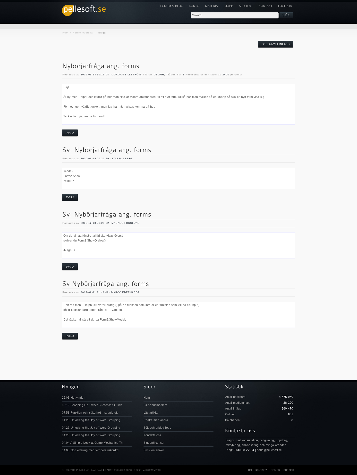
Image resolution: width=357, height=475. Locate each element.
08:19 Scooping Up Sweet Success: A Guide (92, 405)
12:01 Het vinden (73, 397)
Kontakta (261, 470)
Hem (65, 32)
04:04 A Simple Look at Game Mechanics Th (92, 442)
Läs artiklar (151, 412)
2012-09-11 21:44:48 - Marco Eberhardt (110, 292)
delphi (159, 74)
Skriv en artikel (154, 450)
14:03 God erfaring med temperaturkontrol (90, 450)
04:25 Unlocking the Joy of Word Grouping (91, 435)
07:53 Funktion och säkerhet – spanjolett (90, 412)
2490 (225, 74)
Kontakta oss (152, 435)
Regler (275, 470)
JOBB (229, 6)
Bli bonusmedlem (155, 405)
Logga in (285, 6)
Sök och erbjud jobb (157, 427)
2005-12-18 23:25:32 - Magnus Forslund (110, 223)
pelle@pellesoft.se (269, 450)
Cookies (288, 470)
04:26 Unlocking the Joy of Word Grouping (91, 420)
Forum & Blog (171, 6)
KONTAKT (265, 6)
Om (250, 470)
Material (212, 6)
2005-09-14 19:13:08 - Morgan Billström (111, 74)
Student (246, 6)
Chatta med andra (156, 420)
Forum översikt (83, 32)
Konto (194, 6)
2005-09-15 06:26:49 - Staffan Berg (107, 158)
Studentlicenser (154, 442)
